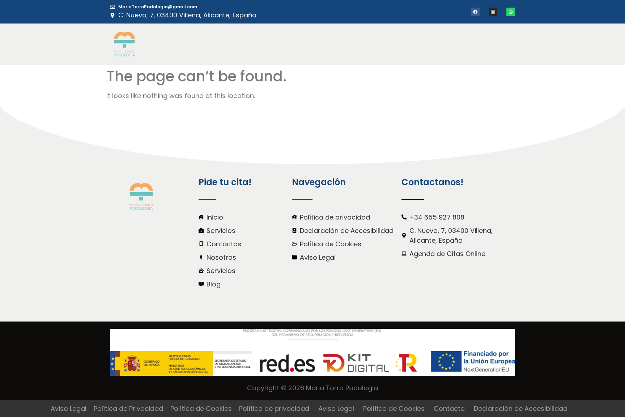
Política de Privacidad (128, 408)
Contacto (449, 408)
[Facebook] (475, 12)
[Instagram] (493, 12)
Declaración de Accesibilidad (520, 408)
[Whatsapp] (510, 12)
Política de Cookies (201, 408)
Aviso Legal (68, 408)
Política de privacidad (274, 408)
